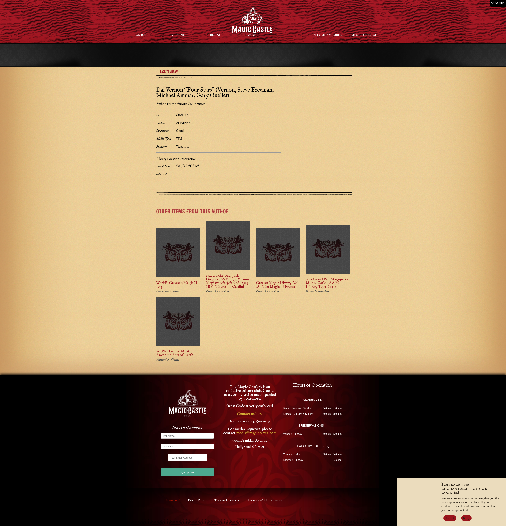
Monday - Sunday (292, 434)
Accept (449, 518)
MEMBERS (497, 3)
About (141, 35)
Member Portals (364, 35)
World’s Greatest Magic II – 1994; (178, 285)
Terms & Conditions (227, 500)
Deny (466, 518)
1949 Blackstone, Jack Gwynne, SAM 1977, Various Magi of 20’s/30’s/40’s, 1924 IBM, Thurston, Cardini (227, 281)
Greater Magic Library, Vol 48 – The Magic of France (277, 285)
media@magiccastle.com (256, 433)
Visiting (178, 35)
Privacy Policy (197, 500)
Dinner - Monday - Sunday (297, 408)
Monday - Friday (291, 454)
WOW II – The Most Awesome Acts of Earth (174, 353)
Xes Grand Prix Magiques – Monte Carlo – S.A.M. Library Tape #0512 (327, 283)
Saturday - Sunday (293, 460)
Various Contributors (167, 291)
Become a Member (327, 35)
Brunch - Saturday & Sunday (298, 414)
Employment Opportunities (265, 500)
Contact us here (250, 413)
